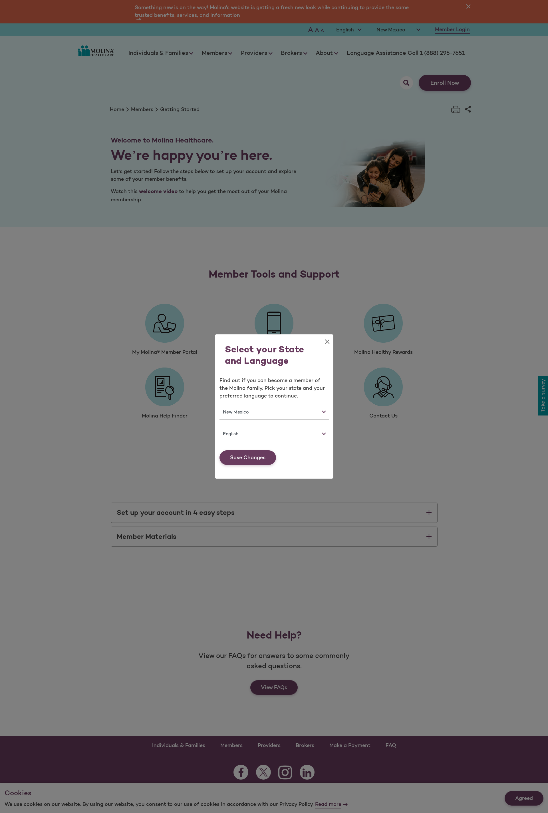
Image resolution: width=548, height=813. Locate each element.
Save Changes (247, 457)
